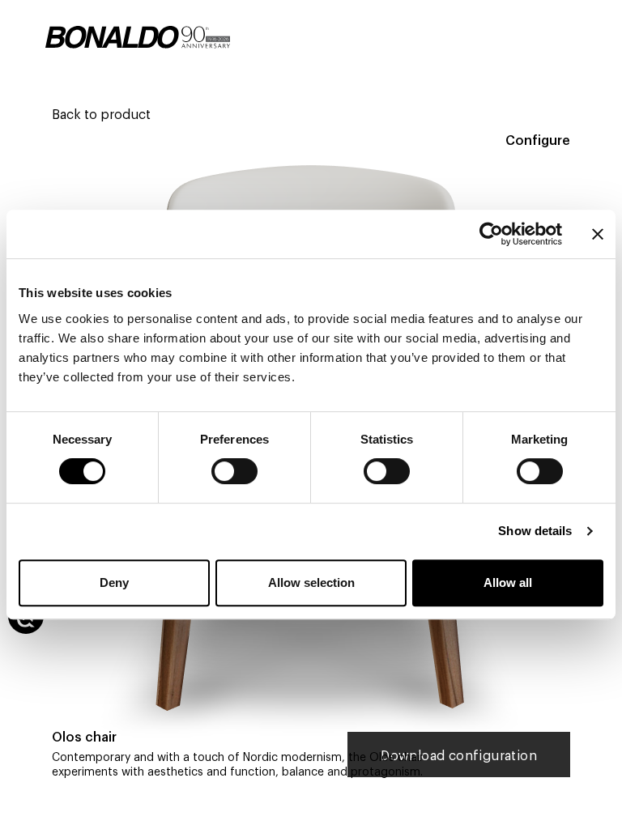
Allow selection (311, 582)
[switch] (234, 471)
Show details (535, 531)
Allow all (508, 582)
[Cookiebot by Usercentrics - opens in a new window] (491, 234)
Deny (114, 582)
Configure (537, 139)
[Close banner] (597, 234)
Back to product (101, 113)
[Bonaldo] (137, 37)
